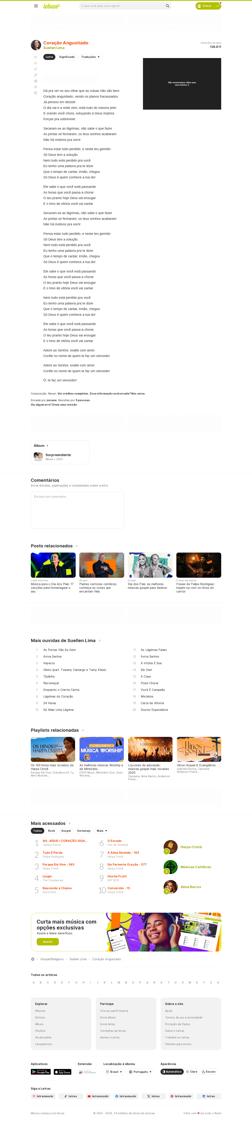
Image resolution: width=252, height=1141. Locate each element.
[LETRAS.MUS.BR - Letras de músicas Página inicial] (51, 6)
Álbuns (39, 1024)
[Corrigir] (35, 86)
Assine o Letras (110, 1037)
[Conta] (217, 6)
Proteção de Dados (177, 1024)
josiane (52, 400)
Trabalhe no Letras (177, 1037)
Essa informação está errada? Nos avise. (118, 393)
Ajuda (168, 1010)
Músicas (40, 1010)
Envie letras (107, 1024)
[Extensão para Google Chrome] (87, 1072)
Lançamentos (43, 1044)
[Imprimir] (35, 81)
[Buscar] (167, 6)
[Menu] (36, 6)
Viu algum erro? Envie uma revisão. (54, 404)
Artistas (40, 1017)
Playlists (40, 1030)
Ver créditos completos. (73, 393)
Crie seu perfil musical (114, 1010)
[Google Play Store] (41, 1072)
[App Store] (62, 1072)
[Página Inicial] (32, 959)
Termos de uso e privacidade (184, 1017)
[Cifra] (35, 75)
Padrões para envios (178, 1044)
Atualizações (43, 1037)
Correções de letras (113, 1030)
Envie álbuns (108, 1017)
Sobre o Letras (174, 1030)
